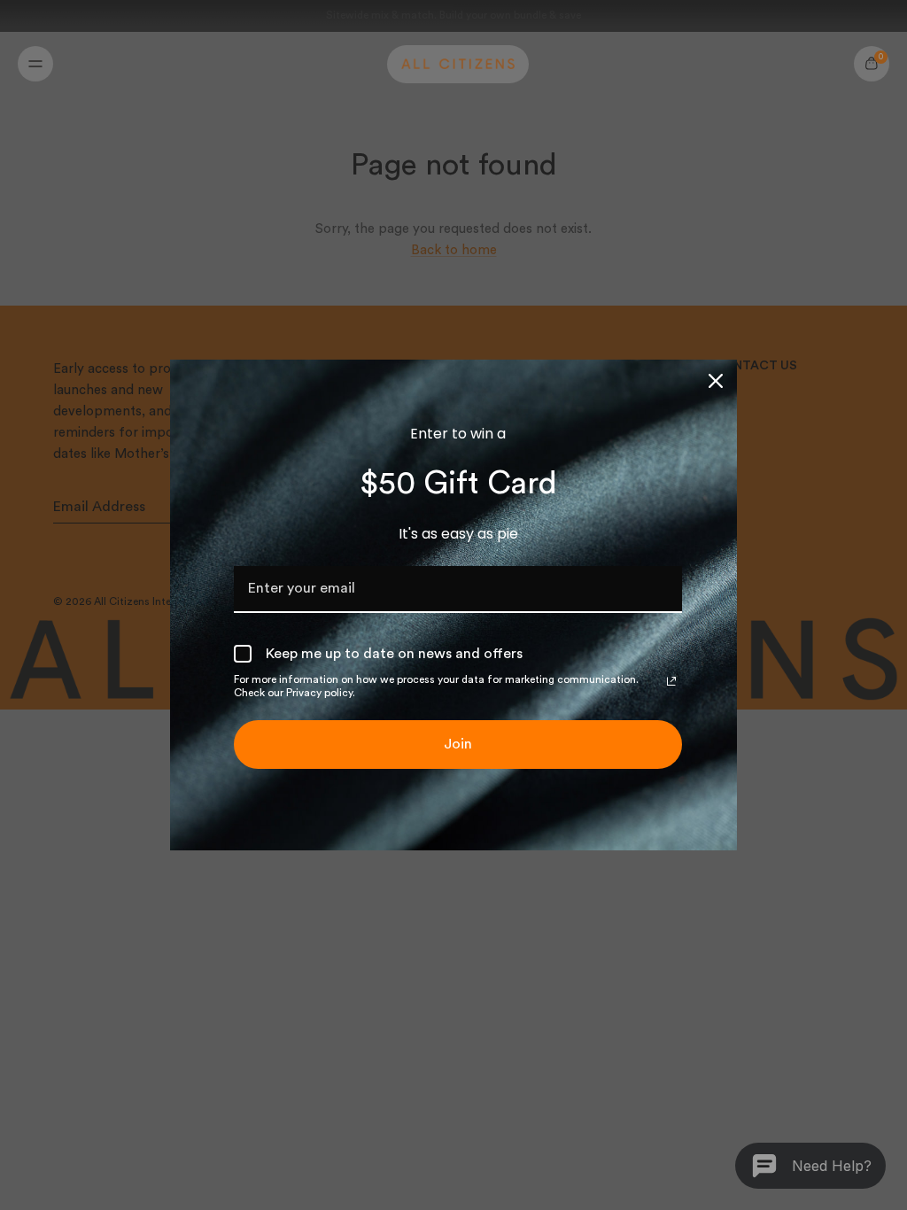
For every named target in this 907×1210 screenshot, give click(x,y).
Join (458, 744)
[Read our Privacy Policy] (671, 681)
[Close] (715, 381)
